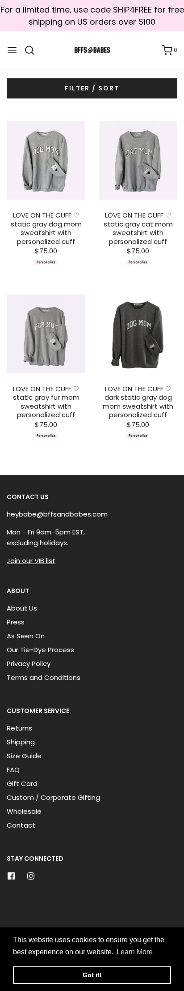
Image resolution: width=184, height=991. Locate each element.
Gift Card (22, 783)
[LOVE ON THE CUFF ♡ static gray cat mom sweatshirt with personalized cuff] (138, 160)
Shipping (21, 742)
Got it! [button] (92, 974)
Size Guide (24, 755)
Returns (19, 728)
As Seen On (26, 636)
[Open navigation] (12, 50)
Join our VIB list (31, 560)
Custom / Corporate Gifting (53, 797)
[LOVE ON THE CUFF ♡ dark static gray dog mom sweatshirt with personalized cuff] (138, 334)
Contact (21, 825)
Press (16, 622)
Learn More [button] (135, 952)
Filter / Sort (92, 88)
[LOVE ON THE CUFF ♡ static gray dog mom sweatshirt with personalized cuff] (46, 160)
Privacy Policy (28, 663)
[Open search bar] (33, 50)
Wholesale (24, 811)
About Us (22, 608)
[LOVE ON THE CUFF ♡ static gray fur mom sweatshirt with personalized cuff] (46, 334)
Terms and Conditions (43, 677)
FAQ (13, 769)
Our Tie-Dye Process (40, 649)
